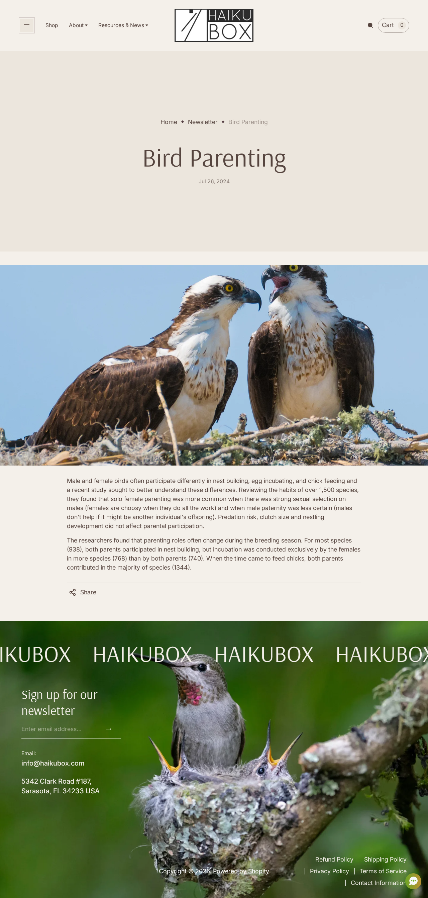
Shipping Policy (385, 859)
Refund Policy (334, 859)
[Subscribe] (111, 729)
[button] (411, 881)
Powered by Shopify (241, 871)
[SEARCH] (370, 25)
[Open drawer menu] (27, 25)
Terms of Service (383, 871)
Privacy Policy (329, 871)
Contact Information (379, 882)
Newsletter (203, 121)
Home (168, 121)
